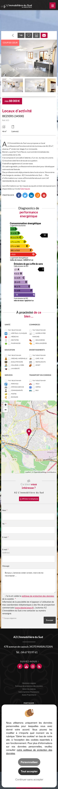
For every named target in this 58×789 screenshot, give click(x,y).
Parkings (14, 384)
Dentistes (15, 340)
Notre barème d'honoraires (29, 692)
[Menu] (52, 5)
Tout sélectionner (14, 330)
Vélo (37, 384)
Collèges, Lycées (17, 365)
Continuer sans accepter (29, 779)
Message (5, 566)
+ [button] (6, 405)
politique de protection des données (38, 596)
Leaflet (28, 472)
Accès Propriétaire (29, 695)
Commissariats (17, 390)
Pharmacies (15, 343)
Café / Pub (39, 358)
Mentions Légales (29, 683)
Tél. (4, 524)
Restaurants (41, 362)
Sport (38, 365)
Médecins (15, 337)
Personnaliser (29, 762)
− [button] (6, 410)
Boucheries (40, 340)
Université (15, 368)
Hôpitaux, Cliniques (19, 333)
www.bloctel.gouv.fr (24, 607)
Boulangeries (41, 343)
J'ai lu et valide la (13, 596)
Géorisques (25, 189)
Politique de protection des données (29, 686)
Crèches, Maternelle (19, 358)
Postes (13, 394)
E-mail (5, 537)
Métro (38, 387)
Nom (4, 510)
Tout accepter (29, 771)
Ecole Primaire (17, 362)
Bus (37, 390)
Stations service (17, 387)
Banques (14, 397)
